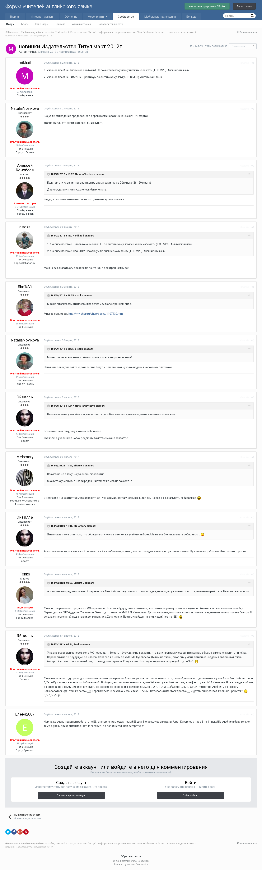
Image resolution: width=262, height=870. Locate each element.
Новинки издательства (73, 51)
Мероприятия (97, 16)
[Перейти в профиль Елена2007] (24, 727)
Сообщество (126, 16)
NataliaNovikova (25, 108)
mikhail (32, 51)
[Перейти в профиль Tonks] (24, 595)
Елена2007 (25, 714)
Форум (10, 24)
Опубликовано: (61, 62)
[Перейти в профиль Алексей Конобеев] (24, 190)
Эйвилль (25, 397)
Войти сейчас (190, 795)
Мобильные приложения (160, 16)
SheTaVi (25, 286)
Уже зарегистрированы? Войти (207, 6)
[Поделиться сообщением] (252, 63)
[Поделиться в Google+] (20, 832)
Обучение (71, 16)
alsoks (24, 227)
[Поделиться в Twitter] (8, 832)
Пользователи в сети (110, 24)
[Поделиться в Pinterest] (26, 832)
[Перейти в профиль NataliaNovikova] (24, 129)
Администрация (81, 24)
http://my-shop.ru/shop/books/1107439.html (95, 313)
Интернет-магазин (42, 16)
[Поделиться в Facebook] (14, 832)
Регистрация (244, 6)
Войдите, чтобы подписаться (210, 45)
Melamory (24, 457)
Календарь (41, 24)
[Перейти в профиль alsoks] (24, 240)
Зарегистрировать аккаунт (71, 795)
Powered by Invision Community (131, 864)
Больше (191, 16)
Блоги (24, 24)
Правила (60, 24)
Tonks (25, 574)
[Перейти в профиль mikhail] (11, 49)
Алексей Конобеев (25, 167)
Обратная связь (131, 856)
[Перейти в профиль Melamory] (24, 477)
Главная (15, 16)
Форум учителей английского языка (48, 6)
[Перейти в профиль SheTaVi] (24, 307)
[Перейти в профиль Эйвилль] (24, 418)
